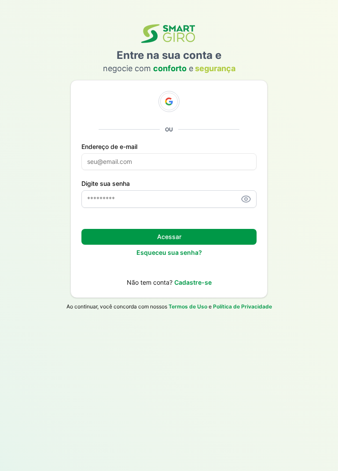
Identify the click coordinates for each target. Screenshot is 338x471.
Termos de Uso (188, 306)
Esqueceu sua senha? (169, 252)
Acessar (169, 236)
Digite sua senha (105, 184)
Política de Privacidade (242, 306)
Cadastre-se (193, 282)
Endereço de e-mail (109, 147)
